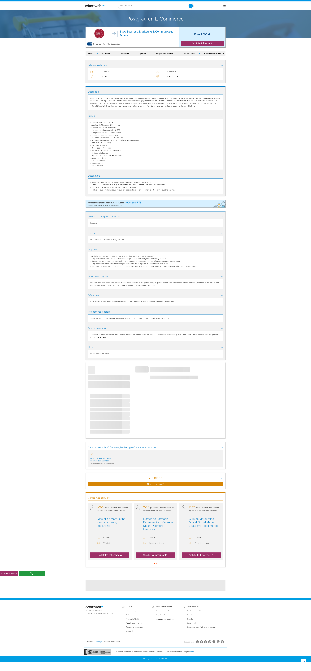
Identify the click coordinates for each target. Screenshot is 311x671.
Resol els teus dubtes (194, 611)
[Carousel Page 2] (156, 563)
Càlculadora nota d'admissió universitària (201, 627)
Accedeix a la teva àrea (164, 619)
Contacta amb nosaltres (134, 627)
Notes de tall (191, 623)
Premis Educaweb (162, 611)
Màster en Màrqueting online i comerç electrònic (111, 522)
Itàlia (113, 642)
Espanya (90, 642)
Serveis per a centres (164, 607)
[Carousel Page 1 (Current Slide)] (154, 563)
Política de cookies (133, 615)
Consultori (190, 619)
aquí (192, 652)
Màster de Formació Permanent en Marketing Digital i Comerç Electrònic (159, 524)
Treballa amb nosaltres (134, 623)
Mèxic (118, 642)
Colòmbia (106, 642)
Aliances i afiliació (132, 619)
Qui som (129, 607)
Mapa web (129, 631)
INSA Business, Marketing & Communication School (147, 33)
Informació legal (131, 611)
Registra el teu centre (164, 615)
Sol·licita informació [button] (202, 43)
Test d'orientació (193, 607)
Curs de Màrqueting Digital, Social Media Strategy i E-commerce (203, 522)
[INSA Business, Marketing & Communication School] (99, 33)
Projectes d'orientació (195, 615)
